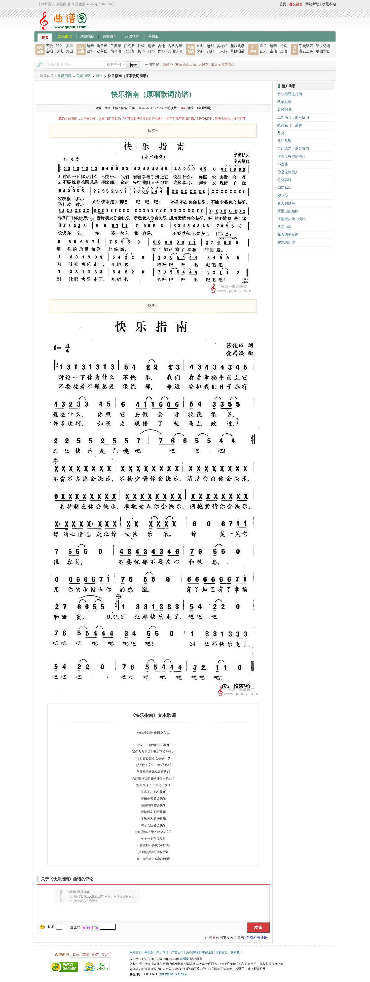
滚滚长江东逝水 (223, 64)
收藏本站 (329, 4)
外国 (69, 51)
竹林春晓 (284, 180)
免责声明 (192, 952)
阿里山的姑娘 (288, 211)
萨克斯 (129, 46)
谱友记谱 (323, 46)
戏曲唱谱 (87, 36)
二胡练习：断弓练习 (293, 117)
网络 (107, 108)
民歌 (49, 46)
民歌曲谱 (110, 36)
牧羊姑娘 (284, 102)
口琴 (151, 51)
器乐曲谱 (65, 36)
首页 (282, 4)
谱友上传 (306, 51)
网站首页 (136, 952)
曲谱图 (184, 959)
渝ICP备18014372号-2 (173, 974)
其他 (283, 51)
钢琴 (90, 46)
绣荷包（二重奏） (291, 125)
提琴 (161, 51)
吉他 (161, 46)
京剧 (200, 46)
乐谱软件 (132, 36)
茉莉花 (168, 64)
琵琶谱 (129, 51)
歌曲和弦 (323, 51)
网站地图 (207, 952)
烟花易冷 (284, 188)
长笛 (141, 46)
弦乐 (263, 51)
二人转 (222, 51)
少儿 (59, 51)
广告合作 (177, 952)
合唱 (49, 51)
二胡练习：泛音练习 (293, 149)
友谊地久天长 (185, 64)
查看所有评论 (256, 937)
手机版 (153, 36)
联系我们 (237, 952)
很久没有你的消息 (291, 156)
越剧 (210, 46)
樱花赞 (282, 195)
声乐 (263, 46)
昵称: (52, 927)
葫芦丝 (102, 51)
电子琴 (102, 46)
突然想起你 (286, 242)
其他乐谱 (175, 51)
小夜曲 (282, 164)
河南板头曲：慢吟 (291, 219)
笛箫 (90, 51)
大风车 (203, 64)
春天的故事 (286, 203)
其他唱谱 (237, 51)
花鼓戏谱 (237, 46)
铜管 (151, 46)
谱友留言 (296, 4)
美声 (69, 46)
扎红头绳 (284, 141)
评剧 (210, 51)
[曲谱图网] (61, 29)
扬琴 (141, 51)
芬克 (280, 133)
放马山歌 (284, 227)
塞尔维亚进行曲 (289, 94)
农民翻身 (284, 110)
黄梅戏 (222, 46)
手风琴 (115, 46)
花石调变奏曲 (288, 234)
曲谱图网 (64, 76)
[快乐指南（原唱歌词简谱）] (153, 293)
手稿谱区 (306, 46)
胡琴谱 (115, 51)
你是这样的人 (288, 172)
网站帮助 (312, 4)
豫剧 (200, 51)
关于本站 (162, 952)
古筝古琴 (175, 46)
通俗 (59, 46)
